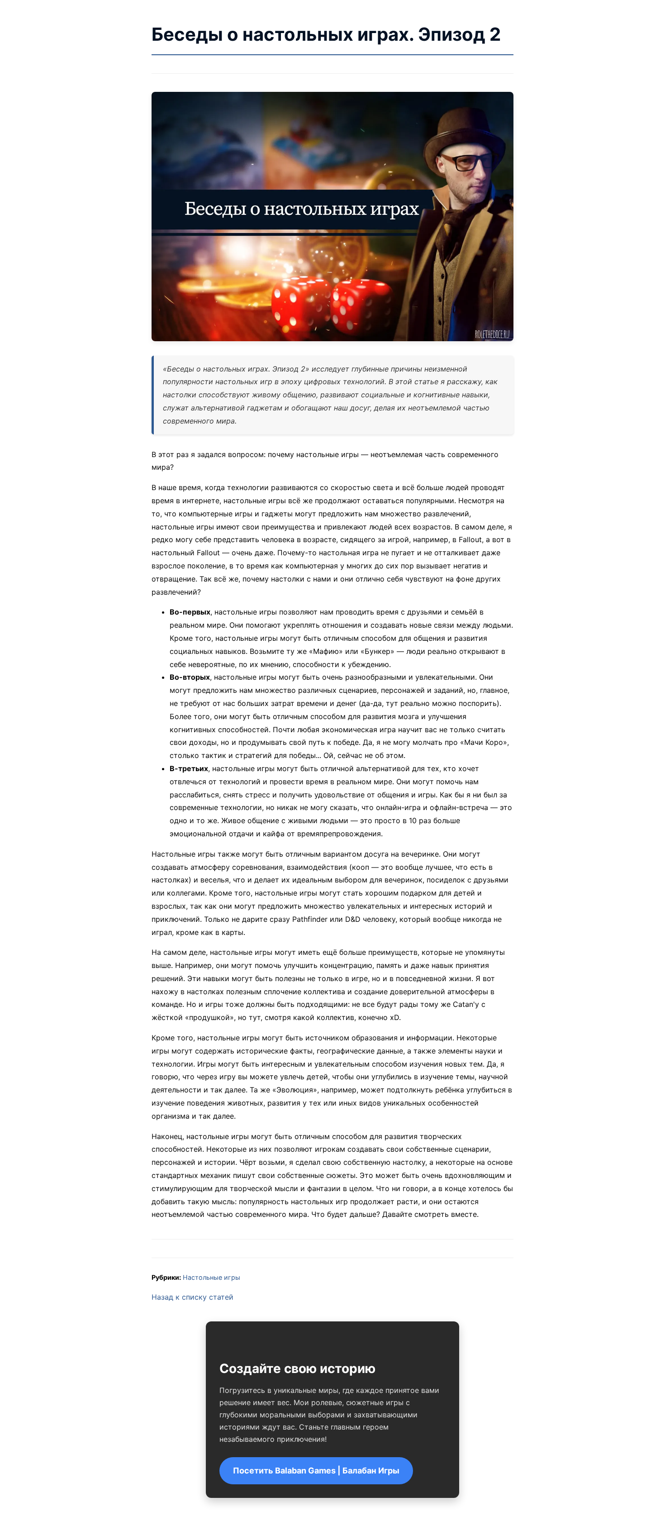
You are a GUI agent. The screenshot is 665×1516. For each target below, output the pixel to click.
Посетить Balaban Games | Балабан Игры (316, 1470)
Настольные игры (211, 1277)
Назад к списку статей (192, 1296)
